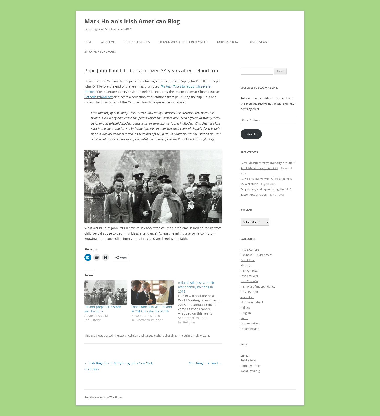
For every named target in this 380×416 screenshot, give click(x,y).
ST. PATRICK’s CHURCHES (100, 51)
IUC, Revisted (249, 292)
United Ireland (250, 329)
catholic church (164, 335)
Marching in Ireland (205, 363)
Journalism (247, 297)
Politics (245, 308)
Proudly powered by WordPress (103, 397)
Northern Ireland (252, 302)
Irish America (249, 271)
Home (88, 42)
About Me (108, 42)
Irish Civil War (249, 276)
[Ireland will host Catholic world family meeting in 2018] (201, 302)
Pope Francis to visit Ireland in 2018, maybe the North (151, 309)
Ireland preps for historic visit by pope (102, 309)
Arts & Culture (250, 249)
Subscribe (251, 134)
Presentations (258, 42)
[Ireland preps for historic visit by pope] (105, 292)
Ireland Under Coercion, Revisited (183, 42)
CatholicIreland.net (98, 97)
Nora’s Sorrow (227, 42)
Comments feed (251, 366)
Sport (244, 318)
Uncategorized (250, 323)
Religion (133, 335)
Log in (244, 355)
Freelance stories (137, 42)
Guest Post (248, 260)
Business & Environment (256, 255)
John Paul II (182, 335)
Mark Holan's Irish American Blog (132, 21)
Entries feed (248, 360)
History (121, 335)
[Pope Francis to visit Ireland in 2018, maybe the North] (152, 292)
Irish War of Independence (258, 286)
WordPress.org (250, 371)
